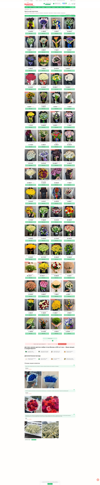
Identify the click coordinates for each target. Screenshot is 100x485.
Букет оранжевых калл (56, 48)
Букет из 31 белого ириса (56, 104)
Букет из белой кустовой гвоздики (43, 48)
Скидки (43, 7)
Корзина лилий (30, 274)
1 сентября (35, 7)
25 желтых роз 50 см (30, 311)
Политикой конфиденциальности (54, 482)
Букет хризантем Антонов (31, 161)
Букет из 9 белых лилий (43, 142)
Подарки (53, 7)
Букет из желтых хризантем (30, 255)
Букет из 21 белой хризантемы (69, 161)
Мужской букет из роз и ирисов (69, 311)
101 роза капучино (31, 292)
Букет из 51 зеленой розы (43, 255)
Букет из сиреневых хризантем (56, 180)
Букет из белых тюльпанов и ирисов (43, 237)
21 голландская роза (43, 292)
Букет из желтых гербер (31, 123)
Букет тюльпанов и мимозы (56, 255)
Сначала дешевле (67, 14)
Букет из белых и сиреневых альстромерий (43, 105)
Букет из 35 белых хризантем (69, 85)
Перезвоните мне (48, 4)
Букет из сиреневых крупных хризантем (69, 143)
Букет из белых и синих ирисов (69, 330)
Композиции (48, 7)
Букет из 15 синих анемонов (30, 67)
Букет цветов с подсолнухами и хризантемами (43, 181)
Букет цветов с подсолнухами (30, 104)
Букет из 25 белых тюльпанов (56, 237)
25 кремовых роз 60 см (56, 292)
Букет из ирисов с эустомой (56, 123)
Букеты (26, 7)
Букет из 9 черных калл (69, 180)
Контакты (54, 0)
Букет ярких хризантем (56, 85)
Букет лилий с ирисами (69, 255)
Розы (30, 7)
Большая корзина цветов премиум (56, 218)
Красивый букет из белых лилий (56, 274)
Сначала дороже (73, 14)
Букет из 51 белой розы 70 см (30, 237)
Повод (61, 7)
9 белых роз (69, 292)
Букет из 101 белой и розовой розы (69, 237)
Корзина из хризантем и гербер (43, 67)
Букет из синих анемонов (69, 48)
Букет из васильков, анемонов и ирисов (56, 143)
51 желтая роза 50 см (56, 311)
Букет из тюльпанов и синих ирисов (43, 161)
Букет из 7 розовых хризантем (69, 123)
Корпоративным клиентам (61, 0)
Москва (31, 0)
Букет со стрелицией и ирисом (69, 67)
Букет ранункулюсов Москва (69, 218)
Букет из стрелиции (43, 330)
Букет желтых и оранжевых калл (30, 218)
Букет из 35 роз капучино (69, 274)
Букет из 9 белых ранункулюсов (69, 104)
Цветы (39, 7)
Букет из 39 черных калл (56, 161)
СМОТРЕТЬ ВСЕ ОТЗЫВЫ (27, 439)
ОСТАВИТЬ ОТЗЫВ (34, 439)
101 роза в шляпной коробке (43, 85)
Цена (58, 7)
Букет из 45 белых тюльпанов (43, 218)
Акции (48, 0)
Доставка (40, 0)
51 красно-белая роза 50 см (43, 311)
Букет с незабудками (43, 123)
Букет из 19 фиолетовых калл (30, 142)
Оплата (37, 0)
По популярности (62, 14)
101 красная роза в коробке (30, 85)
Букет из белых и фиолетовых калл (56, 67)
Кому (65, 7)
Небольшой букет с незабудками (30, 48)
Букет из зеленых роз (30, 330)
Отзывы (44, 0)
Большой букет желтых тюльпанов (43, 274)
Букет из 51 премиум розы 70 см (31, 180)
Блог (51, 0)
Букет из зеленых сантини (56, 330)
